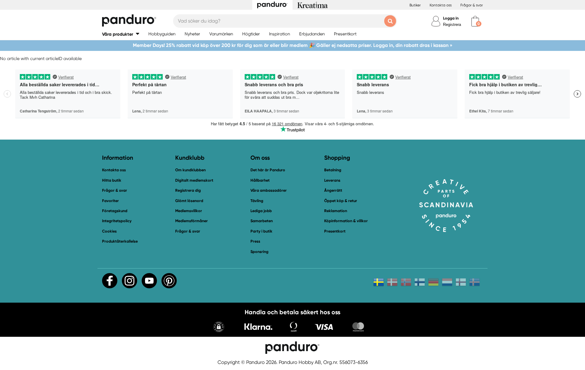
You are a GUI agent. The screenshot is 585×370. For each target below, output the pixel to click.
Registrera (452, 24)
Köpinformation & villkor (346, 221)
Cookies (109, 231)
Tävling (256, 200)
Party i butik (261, 231)
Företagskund (114, 210)
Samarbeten (261, 221)
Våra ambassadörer (268, 190)
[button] (121, 34)
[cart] (475, 21)
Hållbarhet (260, 180)
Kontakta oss (441, 5)
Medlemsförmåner (191, 221)
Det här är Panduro (267, 170)
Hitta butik (111, 180)
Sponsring (259, 251)
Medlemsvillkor (188, 210)
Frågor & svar (471, 5)
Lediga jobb (261, 210)
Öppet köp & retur (340, 200)
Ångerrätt (333, 190)
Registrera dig (188, 190)
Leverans (332, 180)
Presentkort (335, 231)
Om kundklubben (190, 170)
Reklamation (335, 210)
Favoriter (110, 200)
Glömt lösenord (189, 200)
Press (255, 241)
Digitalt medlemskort (194, 180)
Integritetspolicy (117, 221)
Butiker (415, 5)
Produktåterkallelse (120, 241)
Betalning (332, 170)
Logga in (451, 18)
